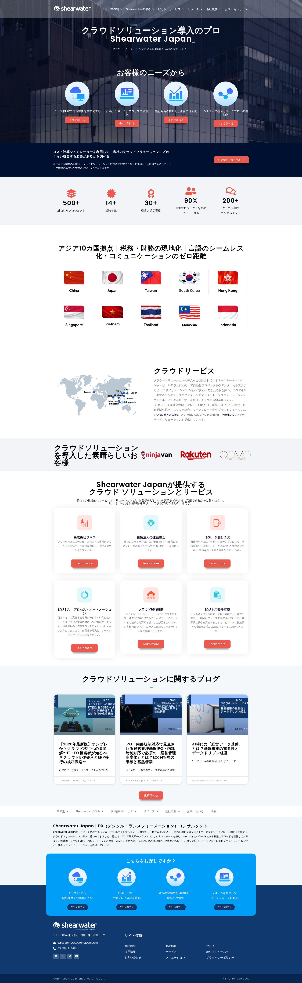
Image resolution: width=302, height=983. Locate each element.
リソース (193, 9)
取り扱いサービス (169, 9)
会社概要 (212, 9)
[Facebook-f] (63, 956)
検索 (213, 811)
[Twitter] (70, 956)
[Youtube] (76, 956)
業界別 (114, 9)
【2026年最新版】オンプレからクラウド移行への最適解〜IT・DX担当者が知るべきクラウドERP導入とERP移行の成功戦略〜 (84, 753)
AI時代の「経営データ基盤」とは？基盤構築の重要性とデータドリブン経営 (217, 748)
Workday (188, 836)
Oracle (202, 836)
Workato (228, 415)
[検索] (245, 9)
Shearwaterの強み (138, 9)
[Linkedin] (56, 956)
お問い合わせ (233, 9)
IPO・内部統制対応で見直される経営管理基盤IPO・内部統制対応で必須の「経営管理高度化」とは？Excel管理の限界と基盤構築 (151, 753)
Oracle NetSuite (167, 415)
